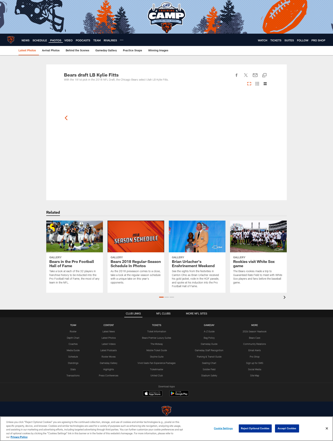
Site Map (254, 375)
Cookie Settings (223, 428)
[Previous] (66, 118)
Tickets (156, 325)
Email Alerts (254, 350)
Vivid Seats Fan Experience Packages (157, 363)
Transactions (73, 375)
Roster (73, 331)
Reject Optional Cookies (255, 428)
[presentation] (285, 298)
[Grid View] (257, 84)
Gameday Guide (209, 344)
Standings (73, 363)
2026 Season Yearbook (255, 331)
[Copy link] (264, 75)
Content (108, 325)
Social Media (254, 369)
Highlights (108, 369)
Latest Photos (109, 337)
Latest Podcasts (108, 350)
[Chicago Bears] (166, 411)
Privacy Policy (19, 436)
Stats (73, 369)
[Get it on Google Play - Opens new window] (179, 395)
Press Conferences (108, 375)
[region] (166, 428)
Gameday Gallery (108, 363)
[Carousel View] (249, 84)
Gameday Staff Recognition (209, 350)
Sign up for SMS (254, 363)
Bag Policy (209, 337)
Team (73, 325)
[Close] (327, 428)
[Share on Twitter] (246, 77)
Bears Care (254, 337)
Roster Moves (109, 356)
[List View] (265, 84)
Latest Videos (109, 344)
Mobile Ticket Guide (156, 350)
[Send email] (255, 77)
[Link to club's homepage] (10, 39)
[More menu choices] (121, 40)
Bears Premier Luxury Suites (156, 337)
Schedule (73, 356)
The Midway (157, 344)
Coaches (73, 344)
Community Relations (254, 344)
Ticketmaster (156, 369)
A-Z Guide (209, 331)
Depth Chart (73, 337)
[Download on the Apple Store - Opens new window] (152, 394)
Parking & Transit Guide (209, 356)
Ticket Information (156, 331)
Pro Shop (255, 356)
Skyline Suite (156, 356)
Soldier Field (209, 369)
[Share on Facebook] (237, 77)
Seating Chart (209, 363)
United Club (157, 375)
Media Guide (73, 350)
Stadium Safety (209, 375)
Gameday (209, 325)
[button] (161, 297)
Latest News (109, 331)
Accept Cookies (287, 428)
